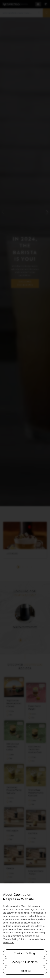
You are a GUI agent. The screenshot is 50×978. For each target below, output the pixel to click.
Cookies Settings (25, 953)
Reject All (25, 970)
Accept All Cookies (25, 962)
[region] (25, 930)
